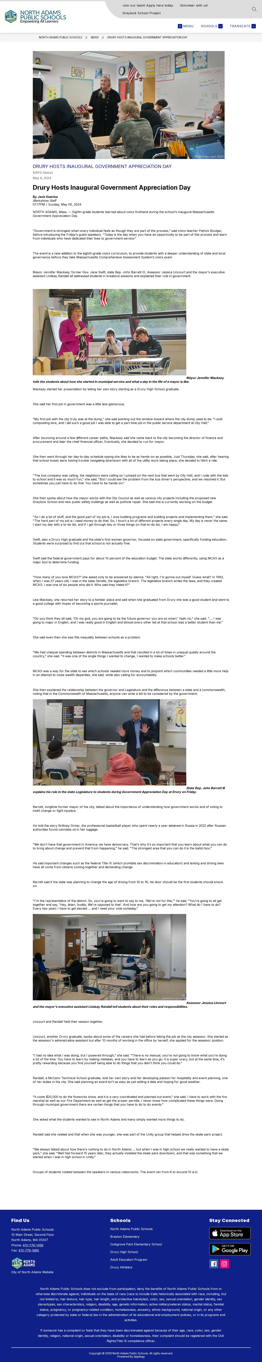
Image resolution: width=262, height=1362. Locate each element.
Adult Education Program (128, 1260)
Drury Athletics (121, 1267)
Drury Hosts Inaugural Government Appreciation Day (147, 37)
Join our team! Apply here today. (148, 5)
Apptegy (139, 1356)
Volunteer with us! (194, 5)
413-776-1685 (28, 1250)
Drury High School (124, 1252)
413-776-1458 (33, 1245)
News (95, 37)
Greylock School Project (142, 13)
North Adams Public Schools (60, 37)
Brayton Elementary (124, 1236)
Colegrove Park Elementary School (136, 1244)
